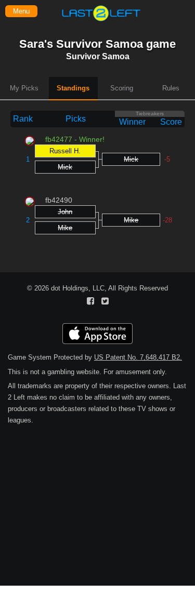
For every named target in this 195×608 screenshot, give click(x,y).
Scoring (121, 88)
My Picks (24, 88)
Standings (73, 88)
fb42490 (58, 200)
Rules (170, 88)
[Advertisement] (97, 534)
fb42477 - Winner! (75, 139)
